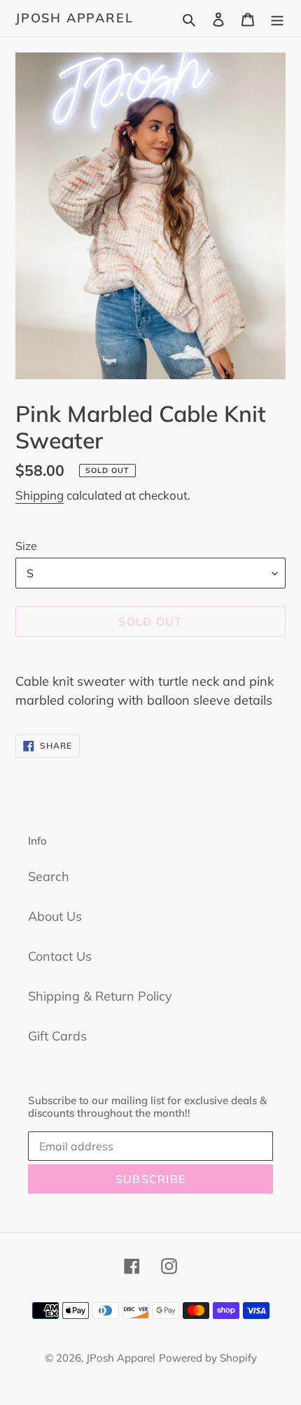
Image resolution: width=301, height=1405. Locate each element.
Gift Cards (57, 1036)
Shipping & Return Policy (100, 996)
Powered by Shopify (208, 1357)
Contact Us (60, 956)
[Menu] (277, 17)
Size (26, 546)
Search (48, 876)
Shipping (39, 495)
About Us (55, 916)
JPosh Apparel (74, 18)
